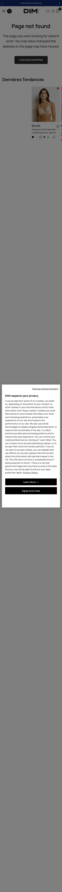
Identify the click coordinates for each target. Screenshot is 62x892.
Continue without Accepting (45, 388)
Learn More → (31, 481)
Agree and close (31, 490)
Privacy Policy (30, 472)
